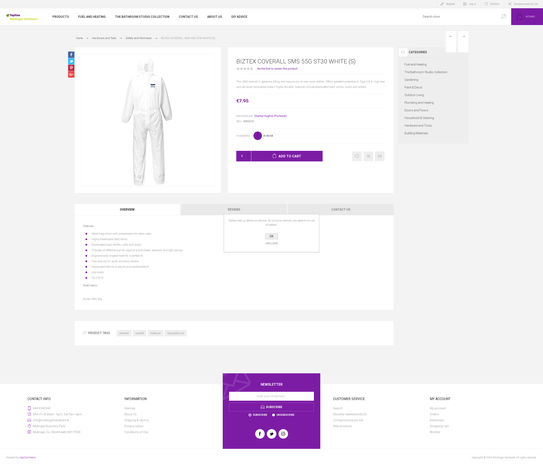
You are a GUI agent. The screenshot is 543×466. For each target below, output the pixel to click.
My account (438, 408)
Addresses (437, 420)
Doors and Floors (416, 110)
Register (450, 4)
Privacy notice (133, 426)
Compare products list (526, 4)
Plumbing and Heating (419, 102)
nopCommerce (28, 457)
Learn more (272, 242)
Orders (434, 414)
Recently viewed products (350, 414)
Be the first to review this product (278, 68)
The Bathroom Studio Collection (425, 72)
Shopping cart (439, 426)
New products (342, 426)
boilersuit (155, 333)
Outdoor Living (414, 95)
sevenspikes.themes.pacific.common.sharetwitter (71, 61)
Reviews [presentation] (234, 209)
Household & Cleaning (419, 118)
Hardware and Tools (418, 125)
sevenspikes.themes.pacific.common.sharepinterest (71, 68)
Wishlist (435, 432)
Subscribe (260, 414)
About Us (130, 414)
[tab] (127, 209)
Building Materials (416, 133)
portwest (124, 333)
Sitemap (129, 408)
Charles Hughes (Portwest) (270, 116)
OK (271, 236)
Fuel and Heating (415, 64)
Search (338, 408)
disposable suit (175, 333)
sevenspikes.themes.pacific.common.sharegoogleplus (71, 74)
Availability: (243, 135)
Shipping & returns (136, 420)
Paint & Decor (413, 87)
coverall (140, 333)
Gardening (411, 79)
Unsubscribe (285, 414)
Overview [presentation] (127, 209)
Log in (472, 4)
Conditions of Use (136, 432)
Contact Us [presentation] (340, 209)
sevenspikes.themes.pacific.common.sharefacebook (71, 55)
